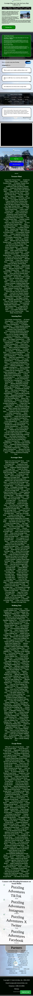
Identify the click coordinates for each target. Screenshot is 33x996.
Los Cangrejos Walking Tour (17, 649)
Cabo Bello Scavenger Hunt (17, 461)
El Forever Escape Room (17, 797)
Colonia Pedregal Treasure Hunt (17, 269)
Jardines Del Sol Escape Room (14, 760)
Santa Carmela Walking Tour (16, 609)
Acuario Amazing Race (21, 378)
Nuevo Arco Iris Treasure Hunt (14, 222)
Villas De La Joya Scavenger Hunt (17, 543)
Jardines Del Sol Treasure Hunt (14, 193)
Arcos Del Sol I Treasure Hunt (14, 311)
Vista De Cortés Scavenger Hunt (16, 497)
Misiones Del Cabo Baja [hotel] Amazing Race (17, 372)
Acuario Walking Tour (21, 714)
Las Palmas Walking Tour (16, 653)
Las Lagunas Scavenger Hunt (16, 545)
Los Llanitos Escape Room (14, 865)
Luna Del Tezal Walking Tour (18, 684)
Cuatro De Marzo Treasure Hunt (16, 263)
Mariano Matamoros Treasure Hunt (19, 299)
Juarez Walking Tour (12, 686)
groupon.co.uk (12, 961)
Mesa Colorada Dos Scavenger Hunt (16, 558)
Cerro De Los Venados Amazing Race (16, 334)
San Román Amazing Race (17, 436)
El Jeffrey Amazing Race (14, 413)
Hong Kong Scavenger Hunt (14, 507)
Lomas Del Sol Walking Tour (13, 669)
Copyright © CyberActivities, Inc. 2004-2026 (16, 980)
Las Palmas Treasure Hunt (21, 255)
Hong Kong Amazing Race (12, 387)
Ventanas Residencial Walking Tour (16, 672)
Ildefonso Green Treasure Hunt (14, 252)
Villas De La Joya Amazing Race (16, 340)
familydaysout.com (22, 955)
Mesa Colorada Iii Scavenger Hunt (15, 507)
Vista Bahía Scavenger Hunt (17, 521)
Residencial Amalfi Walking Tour (16, 716)
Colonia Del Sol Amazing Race (14, 370)
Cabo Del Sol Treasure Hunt (16, 218)
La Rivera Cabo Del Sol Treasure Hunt (16, 257)
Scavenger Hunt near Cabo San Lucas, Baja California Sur (16, 4)
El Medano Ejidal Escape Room (14, 793)
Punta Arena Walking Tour (21, 638)
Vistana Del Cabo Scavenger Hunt (15, 584)
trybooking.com (17, 967)
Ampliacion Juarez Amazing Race (19, 411)
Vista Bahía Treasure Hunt (19, 312)
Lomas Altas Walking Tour (17, 700)
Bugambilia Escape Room (21, 750)
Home (5, 7)
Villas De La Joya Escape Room (14, 747)
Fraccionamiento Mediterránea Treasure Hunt (16, 303)
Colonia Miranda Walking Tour (16, 624)
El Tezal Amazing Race (21, 423)
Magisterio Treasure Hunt (11, 265)
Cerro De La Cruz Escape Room (14, 870)
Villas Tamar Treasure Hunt (17, 208)
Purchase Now (9, 27)
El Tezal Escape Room (17, 771)
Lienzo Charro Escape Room (17, 874)
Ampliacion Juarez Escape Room (19, 848)
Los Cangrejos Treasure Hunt (16, 185)
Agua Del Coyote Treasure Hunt (18, 295)
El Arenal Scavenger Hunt (16, 589)
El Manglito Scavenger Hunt (18, 487)
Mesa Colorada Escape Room (13, 768)
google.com (11, 959)
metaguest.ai (24, 963)
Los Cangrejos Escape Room (12, 779)
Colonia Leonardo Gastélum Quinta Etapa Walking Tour (16, 646)
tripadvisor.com (22, 965)
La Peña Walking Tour (12, 715)
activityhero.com (12, 951)
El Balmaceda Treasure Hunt (13, 296)
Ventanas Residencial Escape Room (17, 815)
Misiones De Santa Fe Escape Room (16, 755)
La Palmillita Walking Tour (16, 619)
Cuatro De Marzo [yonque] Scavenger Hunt (15, 470)
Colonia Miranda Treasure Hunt (14, 217)
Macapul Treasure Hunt (16, 268)
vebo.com (26, 969)
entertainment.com (11, 953)
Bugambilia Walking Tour (12, 727)
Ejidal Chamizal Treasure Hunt (13, 288)
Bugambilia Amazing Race (18, 395)
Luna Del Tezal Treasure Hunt (18, 281)
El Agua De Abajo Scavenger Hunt (15, 491)
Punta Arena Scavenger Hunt (18, 533)
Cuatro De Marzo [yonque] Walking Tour (18, 696)
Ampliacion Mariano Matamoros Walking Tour (18, 724)
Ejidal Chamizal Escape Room (19, 863)
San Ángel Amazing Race (12, 419)
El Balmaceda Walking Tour (12, 723)
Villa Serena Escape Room (17, 819)
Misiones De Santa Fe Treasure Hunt (16, 203)
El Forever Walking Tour (21, 663)
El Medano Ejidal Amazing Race (18, 328)
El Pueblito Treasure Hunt (21, 183)
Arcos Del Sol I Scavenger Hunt (18, 505)
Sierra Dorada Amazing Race (18, 323)
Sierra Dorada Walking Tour (12, 705)
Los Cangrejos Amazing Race (18, 418)
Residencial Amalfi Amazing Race (15, 424)
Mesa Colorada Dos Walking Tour (19, 668)
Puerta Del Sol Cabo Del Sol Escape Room (16, 760)
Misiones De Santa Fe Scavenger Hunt (16, 556)
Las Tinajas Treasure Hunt (21, 242)
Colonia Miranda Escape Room (16, 850)
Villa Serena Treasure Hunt (17, 246)
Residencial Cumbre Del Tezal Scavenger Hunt (17, 478)
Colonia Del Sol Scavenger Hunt (18, 482)
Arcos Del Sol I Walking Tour (18, 689)
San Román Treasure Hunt (15, 197)
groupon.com (23, 961)
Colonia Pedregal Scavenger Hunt (19, 582)
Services (19, 7)
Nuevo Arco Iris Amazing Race (17, 397)
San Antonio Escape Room (16, 846)
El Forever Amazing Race (12, 349)
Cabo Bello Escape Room (21, 876)
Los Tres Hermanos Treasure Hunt (19, 286)
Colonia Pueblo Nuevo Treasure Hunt (16, 201)
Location (27, 7)
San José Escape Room (11, 752)
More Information (16, 164)
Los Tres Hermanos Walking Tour (15, 618)
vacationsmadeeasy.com (13, 969)
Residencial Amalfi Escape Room (14, 845)
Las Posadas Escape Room (17, 819)
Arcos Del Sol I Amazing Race (13, 380)
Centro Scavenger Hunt (12, 566)
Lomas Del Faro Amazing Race (16, 439)
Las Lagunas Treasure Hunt (19, 199)
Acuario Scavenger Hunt (16, 515)
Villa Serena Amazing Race (19, 390)
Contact (25, 8)
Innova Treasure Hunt (17, 196)
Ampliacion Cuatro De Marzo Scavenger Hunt (17, 511)
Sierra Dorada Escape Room (15, 865)
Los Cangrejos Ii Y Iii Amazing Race (17, 353)
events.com (10, 955)
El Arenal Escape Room (17, 855)
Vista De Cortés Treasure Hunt (13, 301)
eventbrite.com (25, 953)
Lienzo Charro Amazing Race (18, 385)
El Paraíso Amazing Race (17, 425)
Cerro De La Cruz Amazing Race (18, 369)
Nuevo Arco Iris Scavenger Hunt (14, 461)
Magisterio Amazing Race (12, 441)
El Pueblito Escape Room (21, 791)
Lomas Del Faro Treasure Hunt (17, 252)
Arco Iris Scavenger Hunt (16, 526)
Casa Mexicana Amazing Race (17, 358)
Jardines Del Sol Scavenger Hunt (14, 597)
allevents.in (24, 951)
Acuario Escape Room (21, 837)
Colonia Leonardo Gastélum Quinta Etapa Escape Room (17, 757)
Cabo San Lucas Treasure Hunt (14, 245)
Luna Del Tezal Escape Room (17, 870)
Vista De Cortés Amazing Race (13, 433)
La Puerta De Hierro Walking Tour (18, 693)
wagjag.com (22, 971)
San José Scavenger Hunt (18, 595)
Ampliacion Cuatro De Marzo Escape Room (17, 774)
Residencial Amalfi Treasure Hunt (16, 214)
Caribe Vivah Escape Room (18, 825)
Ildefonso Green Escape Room (13, 832)
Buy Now (16, 158)
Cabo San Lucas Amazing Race (17, 420)
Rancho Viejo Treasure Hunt (18, 229)
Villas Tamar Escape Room (12, 789)
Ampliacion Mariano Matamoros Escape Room (16, 823)
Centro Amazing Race (12, 324)
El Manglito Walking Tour (16, 710)
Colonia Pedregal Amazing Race (13, 396)
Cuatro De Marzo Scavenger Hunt (19, 554)
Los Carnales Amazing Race (13, 319)
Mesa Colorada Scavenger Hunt (13, 535)
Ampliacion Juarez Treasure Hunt (17, 180)
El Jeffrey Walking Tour (21, 612)
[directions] (16, 150)
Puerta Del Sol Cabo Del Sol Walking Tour (17, 706)
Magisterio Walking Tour (12, 613)
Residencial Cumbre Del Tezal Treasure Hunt (16, 207)
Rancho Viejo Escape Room (19, 778)
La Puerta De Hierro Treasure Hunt (16, 244)
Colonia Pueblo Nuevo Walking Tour (16, 655)
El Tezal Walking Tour (15, 735)
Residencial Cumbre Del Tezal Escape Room (16, 872)
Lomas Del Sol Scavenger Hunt (17, 489)
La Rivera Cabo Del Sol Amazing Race (17, 437)
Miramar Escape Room (16, 802)
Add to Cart (25, 992)
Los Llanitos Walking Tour (13, 676)
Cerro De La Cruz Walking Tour (18, 719)
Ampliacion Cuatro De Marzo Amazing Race (17, 343)
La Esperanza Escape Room (16, 798)
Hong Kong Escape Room (17, 807)
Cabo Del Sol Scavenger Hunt (18, 564)
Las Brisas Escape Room (21, 829)
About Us (9, 7)
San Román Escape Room (16, 762)
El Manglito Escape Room (16, 808)
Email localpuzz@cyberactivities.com (16, 983)
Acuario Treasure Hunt (11, 231)
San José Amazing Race (22, 446)
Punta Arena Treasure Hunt (12, 180)
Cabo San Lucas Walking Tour (19, 632)
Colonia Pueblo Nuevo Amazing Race (16, 374)
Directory (10, 8)
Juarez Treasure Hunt (21, 212)
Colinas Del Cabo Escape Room (17, 833)
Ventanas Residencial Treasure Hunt (16, 216)
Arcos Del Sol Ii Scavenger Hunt (14, 484)
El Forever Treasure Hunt (21, 235)
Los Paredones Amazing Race (18, 362)
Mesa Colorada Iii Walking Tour (18, 659)
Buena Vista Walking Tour (21, 677)
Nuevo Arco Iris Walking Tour (18, 730)
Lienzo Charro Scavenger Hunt (17, 535)
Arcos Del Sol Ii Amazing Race (19, 332)
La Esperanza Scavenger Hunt (16, 476)
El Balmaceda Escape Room (17, 826)
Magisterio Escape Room (16, 852)
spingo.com (11, 965)
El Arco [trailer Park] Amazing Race (16, 431)
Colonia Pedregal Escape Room (17, 803)
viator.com (12, 971)
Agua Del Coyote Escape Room (14, 840)
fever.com (11, 957)
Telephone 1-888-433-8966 (16, 986)
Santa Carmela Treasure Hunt (18, 250)
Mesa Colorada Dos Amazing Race (19, 408)
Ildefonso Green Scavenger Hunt (14, 544)
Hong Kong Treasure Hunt (13, 275)
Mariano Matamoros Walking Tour (17, 644)
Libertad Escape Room (21, 812)
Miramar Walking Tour (21, 674)
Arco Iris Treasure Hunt (16, 278)
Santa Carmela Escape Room (19, 858)
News (23, 7)
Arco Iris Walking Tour (11, 720)
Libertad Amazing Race (17, 365)
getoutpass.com (22, 957)
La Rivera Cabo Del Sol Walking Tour (16, 617)
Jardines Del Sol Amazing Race (19, 429)
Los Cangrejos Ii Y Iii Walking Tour (16, 640)
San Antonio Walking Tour (14, 609)
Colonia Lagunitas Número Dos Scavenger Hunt (17, 492)
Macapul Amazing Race (12, 392)
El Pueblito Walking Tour (21, 704)
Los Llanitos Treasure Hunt (19, 309)
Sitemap (16, 989)
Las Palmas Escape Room (13, 814)
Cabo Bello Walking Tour (17, 692)
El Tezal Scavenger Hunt (16, 497)
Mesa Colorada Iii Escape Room (17, 793)
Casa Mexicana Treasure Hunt (13, 258)
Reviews (14, 7)
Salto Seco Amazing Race (16, 357)
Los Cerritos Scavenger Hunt (17, 522)
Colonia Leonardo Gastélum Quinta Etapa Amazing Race (17, 434)
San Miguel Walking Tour (12, 664)
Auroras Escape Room (21, 766)
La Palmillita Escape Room (19, 868)
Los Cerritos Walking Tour (17, 648)
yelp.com (23, 973)
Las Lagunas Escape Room (12, 755)
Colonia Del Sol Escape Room (19, 788)
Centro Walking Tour (11, 633)
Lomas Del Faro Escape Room (19, 843)
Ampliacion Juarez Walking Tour (13, 696)
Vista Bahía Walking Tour (12, 661)
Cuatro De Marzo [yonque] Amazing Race (16, 402)
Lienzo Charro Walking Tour (17, 670)
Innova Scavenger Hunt (17, 475)
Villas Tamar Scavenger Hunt (18, 527)
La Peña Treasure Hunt (21, 290)
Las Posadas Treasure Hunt (13, 237)
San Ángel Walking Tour (21, 722)
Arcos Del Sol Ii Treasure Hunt (19, 273)
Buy (29, 8)
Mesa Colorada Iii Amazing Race (18, 347)
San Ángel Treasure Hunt (12, 206)
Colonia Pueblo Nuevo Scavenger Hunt (18, 515)
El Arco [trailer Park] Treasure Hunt (18, 223)
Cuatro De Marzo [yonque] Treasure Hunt (16, 204)
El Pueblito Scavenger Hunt (17, 589)
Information (5, 8)
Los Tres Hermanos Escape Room (16, 830)
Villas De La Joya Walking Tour (18, 622)
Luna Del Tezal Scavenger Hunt (13, 489)
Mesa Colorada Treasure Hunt (15, 225)
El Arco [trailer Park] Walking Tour (17, 642)
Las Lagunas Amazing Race (16, 366)
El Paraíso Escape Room (15, 772)
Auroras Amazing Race (13, 336)
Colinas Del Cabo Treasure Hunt (18, 191)
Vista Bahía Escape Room (21, 753)
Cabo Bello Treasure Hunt (18, 221)
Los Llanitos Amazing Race (17, 352)
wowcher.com (13, 973)
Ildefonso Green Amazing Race (16, 329)
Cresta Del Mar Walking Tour (13, 623)
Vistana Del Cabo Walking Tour (13, 641)
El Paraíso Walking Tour (17, 701)
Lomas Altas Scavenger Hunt (18, 541)
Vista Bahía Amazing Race (13, 447)
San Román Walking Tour (21, 615)
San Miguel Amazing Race (16, 339)
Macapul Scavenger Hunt (18, 602)
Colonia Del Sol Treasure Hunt (19, 262)
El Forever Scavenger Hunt (17, 584)
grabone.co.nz (23, 959)
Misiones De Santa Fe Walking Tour (17, 680)
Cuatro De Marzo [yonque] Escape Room (16, 839)
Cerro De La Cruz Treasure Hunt (17, 302)
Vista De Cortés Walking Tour (13, 679)
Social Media (16, 8)
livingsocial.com (12, 963)
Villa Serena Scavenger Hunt (17, 598)
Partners (21, 8)
